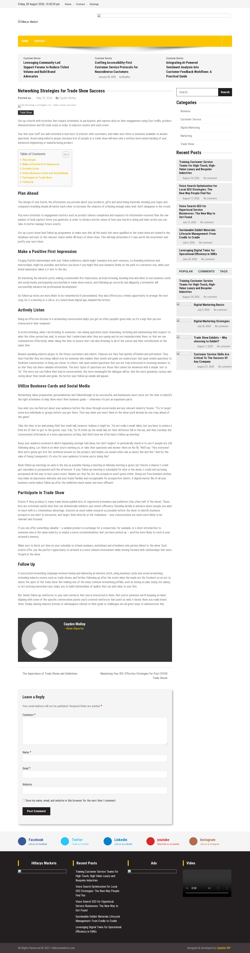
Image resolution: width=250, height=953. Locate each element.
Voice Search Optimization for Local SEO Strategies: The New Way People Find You (198, 189)
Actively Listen (31, 168)
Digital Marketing (190, 127)
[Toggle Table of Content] (64, 154)
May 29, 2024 (44, 98)
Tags (223, 271)
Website (27, 784)
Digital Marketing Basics (209, 305)
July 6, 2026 (189, 242)
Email (27, 768)
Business (185, 111)
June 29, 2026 (190, 259)
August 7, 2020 (205, 346)
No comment (210, 178)
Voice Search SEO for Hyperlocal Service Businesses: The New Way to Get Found (197, 211)
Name (27, 752)
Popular (186, 271)
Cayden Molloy (67, 98)
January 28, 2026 (107, 77)
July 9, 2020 (203, 309)
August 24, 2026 (191, 178)
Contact (80, 4)
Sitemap (94, 4)
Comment (29, 715)
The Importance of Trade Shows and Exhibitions (50, 673)
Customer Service (31, 58)
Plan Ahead (29, 159)
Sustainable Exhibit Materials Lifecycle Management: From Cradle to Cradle (197, 233)
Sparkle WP (224, 948)
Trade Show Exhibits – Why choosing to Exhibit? (210, 339)
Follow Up (28, 182)
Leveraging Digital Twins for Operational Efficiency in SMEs (198, 252)
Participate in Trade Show (37, 177)
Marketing (186, 136)
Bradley (126, 77)
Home (68, 4)
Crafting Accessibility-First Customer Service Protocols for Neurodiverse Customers (116, 67)
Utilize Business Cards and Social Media (45, 173)
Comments (206, 271)
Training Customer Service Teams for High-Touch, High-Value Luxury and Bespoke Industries (197, 167)
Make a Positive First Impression (41, 164)
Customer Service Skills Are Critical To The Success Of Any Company (211, 358)
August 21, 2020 (205, 366)
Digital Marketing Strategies (212, 321)
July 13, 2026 (189, 222)
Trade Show (26, 112)
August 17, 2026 (191, 198)
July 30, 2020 (204, 326)
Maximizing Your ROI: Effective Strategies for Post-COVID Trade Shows (133, 676)
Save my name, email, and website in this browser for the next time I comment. (71, 800)
